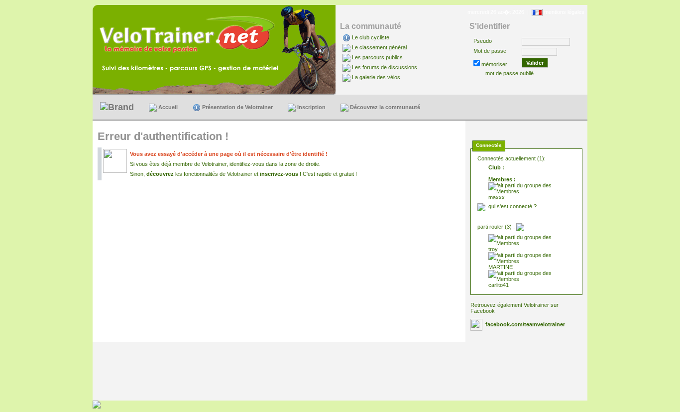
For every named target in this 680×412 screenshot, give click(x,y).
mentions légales (564, 12)
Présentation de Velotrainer (237, 107)
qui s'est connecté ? (512, 206)
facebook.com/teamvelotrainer (525, 324)
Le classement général (379, 47)
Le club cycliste (370, 37)
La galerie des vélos (376, 77)
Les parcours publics (377, 57)
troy (493, 249)
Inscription (311, 107)
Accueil (167, 107)
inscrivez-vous (279, 174)
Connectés (489, 145)
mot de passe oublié (509, 73)
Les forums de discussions (384, 67)
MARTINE (500, 267)
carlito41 (498, 285)
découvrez (160, 174)
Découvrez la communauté (384, 107)
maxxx (496, 197)
